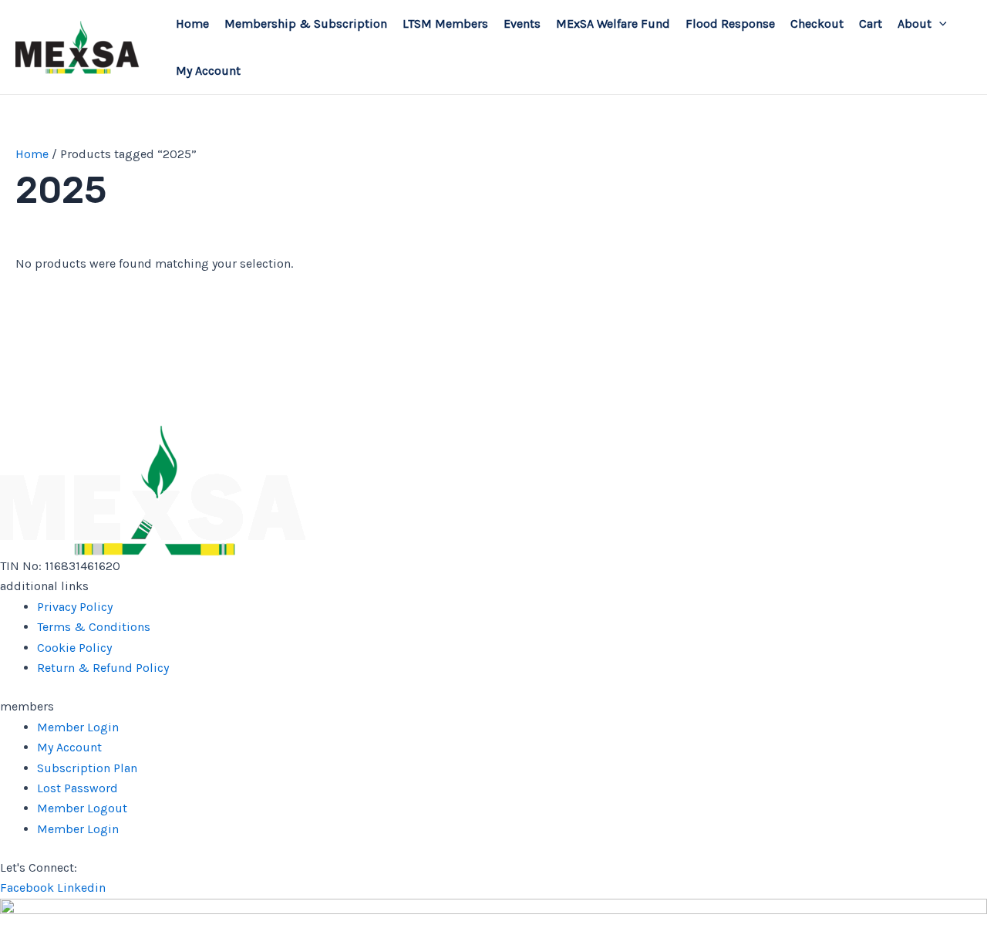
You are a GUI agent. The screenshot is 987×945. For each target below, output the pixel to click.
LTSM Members (445, 23)
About (914, 23)
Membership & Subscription (305, 23)
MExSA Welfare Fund (613, 23)
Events (522, 23)
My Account (208, 70)
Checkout (817, 23)
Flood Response (730, 23)
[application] (939, 23)
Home (192, 23)
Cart (870, 23)
